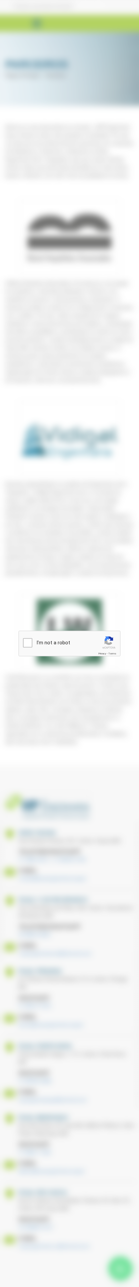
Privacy (102, 653)
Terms (112, 653)
